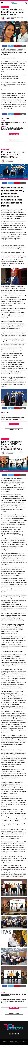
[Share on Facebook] (4, 46)
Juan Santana (10, 161)
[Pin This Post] (17, 46)
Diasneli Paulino (10, 18)
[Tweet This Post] (11, 46)
